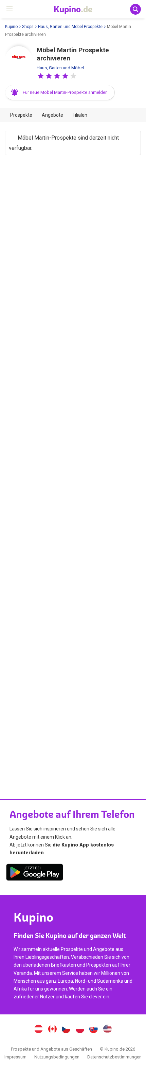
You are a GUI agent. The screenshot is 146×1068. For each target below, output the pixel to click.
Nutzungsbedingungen (56, 1056)
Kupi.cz (66, 1030)
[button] (41, 76)
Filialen (80, 115)
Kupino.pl (80, 1030)
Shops (28, 26)
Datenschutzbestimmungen (114, 1056)
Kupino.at (38, 1030)
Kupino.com (108, 1030)
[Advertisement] (73, 469)
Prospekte (21, 115)
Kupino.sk (94, 1030)
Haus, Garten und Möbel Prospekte (70, 26)
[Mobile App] (34, 873)
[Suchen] (135, 9)
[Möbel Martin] (18, 59)
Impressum (15, 1056)
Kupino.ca (52, 1030)
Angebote (52, 115)
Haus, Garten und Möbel (60, 67)
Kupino (11, 26)
